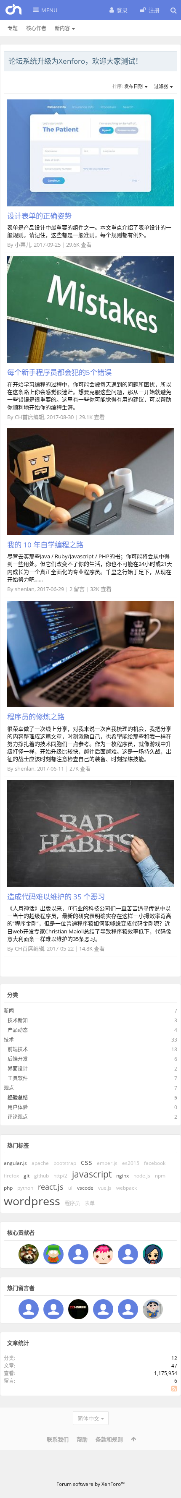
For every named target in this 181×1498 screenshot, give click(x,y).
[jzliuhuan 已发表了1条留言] (29, 1309)
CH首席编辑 (29, 417)
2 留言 (77, 589)
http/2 (60, 1175)
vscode (85, 1187)
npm (160, 1175)
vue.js (105, 1187)
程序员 (72, 1203)
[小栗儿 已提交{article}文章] (78, 1254)
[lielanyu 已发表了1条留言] (53, 1309)
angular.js (15, 1163)
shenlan (25, 589)
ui (70, 1187)
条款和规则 (109, 1439)
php (8, 1187)
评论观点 (18, 1116)
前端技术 (18, 1049)
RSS (174, 1388)
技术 (9, 1039)
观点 (9, 1088)
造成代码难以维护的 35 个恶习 (56, 896)
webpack (126, 1187)
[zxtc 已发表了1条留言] (153, 1309)
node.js (141, 1175)
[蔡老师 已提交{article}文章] (128, 1254)
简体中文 (88, 1418)
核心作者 (36, 28)
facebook (154, 1163)
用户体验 (18, 1107)
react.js (51, 1187)
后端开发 (18, 1059)
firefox (11, 1175)
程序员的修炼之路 (35, 716)
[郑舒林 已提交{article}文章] (153, 1254)
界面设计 (18, 1068)
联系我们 (58, 1439)
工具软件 (18, 1078)
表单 (90, 1203)
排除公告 (171, 60)
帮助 (82, 1439)
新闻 (9, 1010)
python (25, 1187)
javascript (92, 1174)
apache (40, 1163)
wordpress (32, 1201)
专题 (13, 28)
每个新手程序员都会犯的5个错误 (59, 372)
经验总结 (18, 1097)
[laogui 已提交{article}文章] (53, 1254)
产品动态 (18, 1030)
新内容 (62, 28)
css (86, 1162)
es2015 (130, 1163)
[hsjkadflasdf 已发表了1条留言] (103, 1309)
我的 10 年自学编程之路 (45, 544)
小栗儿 (23, 244)
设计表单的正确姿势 (39, 216)
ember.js (107, 1163)
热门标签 (18, 1145)
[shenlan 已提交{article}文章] (103, 1254)
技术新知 (18, 1020)
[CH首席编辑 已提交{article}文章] (29, 1254)
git (26, 1175)
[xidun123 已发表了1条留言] (78, 1309)
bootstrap (64, 1163)
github (41, 1175)
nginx (122, 1175)
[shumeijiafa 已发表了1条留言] (128, 1309)
